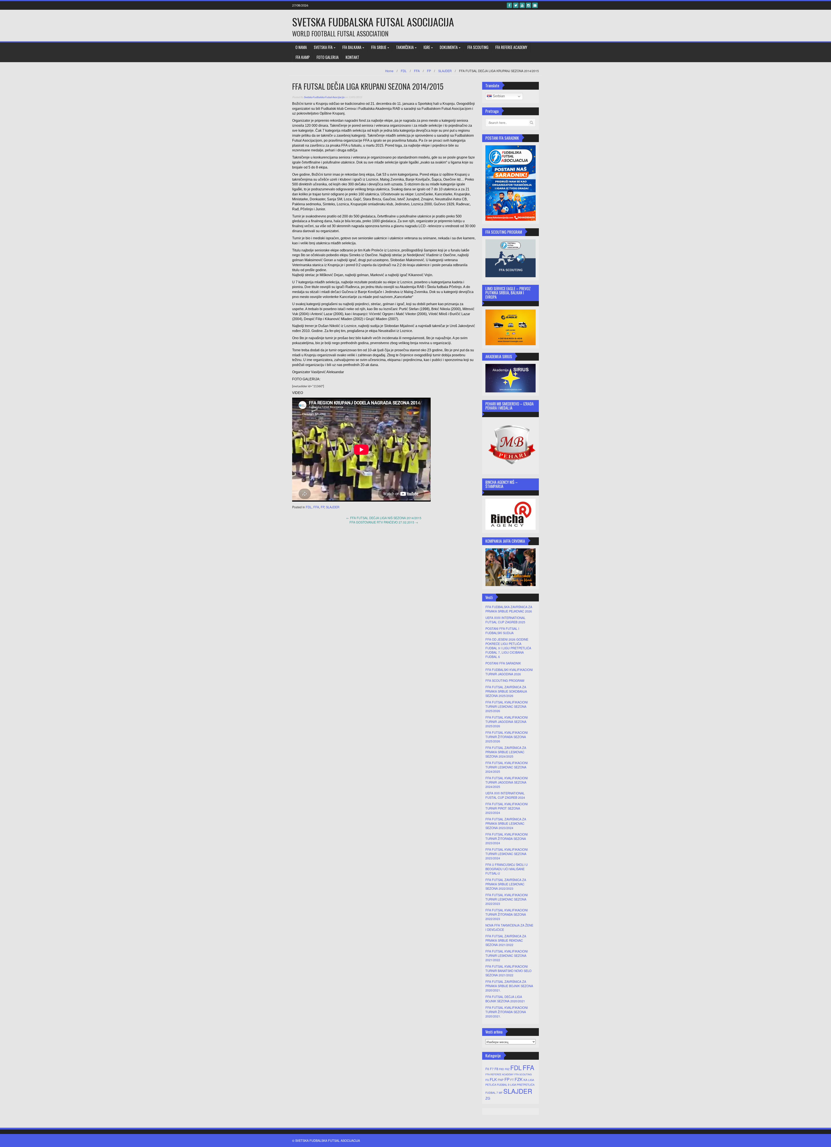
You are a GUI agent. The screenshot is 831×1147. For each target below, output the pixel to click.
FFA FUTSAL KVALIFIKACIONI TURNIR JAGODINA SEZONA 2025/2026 (506, 721)
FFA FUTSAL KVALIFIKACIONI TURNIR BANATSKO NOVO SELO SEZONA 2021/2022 (508, 970)
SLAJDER (445, 71)
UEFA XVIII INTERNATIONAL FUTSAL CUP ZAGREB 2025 (505, 620)
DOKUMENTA (449, 47)
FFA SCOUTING (477, 47)
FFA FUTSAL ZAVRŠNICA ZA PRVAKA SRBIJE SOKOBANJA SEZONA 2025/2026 (506, 691)
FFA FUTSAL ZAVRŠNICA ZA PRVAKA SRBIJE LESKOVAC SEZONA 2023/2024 (505, 823)
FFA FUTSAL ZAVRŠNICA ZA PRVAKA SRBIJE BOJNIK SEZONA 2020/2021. (509, 985)
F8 (496, 1068)
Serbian (498, 96)
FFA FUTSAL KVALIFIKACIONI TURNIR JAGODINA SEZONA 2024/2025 (506, 782)
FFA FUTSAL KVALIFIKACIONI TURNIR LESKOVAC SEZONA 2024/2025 (506, 767)
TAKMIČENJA (405, 47)
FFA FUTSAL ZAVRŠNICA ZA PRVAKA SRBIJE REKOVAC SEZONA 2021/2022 (505, 940)
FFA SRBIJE (378, 47)
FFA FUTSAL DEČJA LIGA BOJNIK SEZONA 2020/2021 (505, 999)
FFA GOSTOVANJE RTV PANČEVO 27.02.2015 (383, 522)
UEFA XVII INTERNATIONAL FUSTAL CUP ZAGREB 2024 (505, 795)
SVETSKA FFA (323, 47)
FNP (501, 1080)
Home (389, 71)
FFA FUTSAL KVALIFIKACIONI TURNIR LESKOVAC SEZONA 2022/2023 (506, 899)
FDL (404, 71)
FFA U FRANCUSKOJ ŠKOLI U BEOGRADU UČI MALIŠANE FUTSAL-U (506, 868)
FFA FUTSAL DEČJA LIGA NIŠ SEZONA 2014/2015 (383, 518)
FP (429, 71)
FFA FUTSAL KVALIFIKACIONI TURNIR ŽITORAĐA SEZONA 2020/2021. (506, 1011)
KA (525, 1080)
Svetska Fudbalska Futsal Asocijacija (324, 97)
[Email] (535, 5)
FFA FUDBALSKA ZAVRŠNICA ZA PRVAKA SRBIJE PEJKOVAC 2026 (508, 609)
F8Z (507, 1069)
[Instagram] (528, 5)
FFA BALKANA (351, 47)
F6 (487, 1069)
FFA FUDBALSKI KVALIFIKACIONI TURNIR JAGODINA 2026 (509, 671)
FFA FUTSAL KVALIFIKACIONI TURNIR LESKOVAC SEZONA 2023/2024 (506, 853)
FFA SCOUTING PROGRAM (504, 680)
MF (500, 1092)
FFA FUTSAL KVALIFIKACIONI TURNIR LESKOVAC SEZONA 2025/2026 (506, 706)
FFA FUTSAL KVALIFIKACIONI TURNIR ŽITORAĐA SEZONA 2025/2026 (506, 736)
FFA (417, 71)
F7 (492, 1069)
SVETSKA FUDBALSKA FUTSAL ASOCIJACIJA (373, 21)
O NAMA (301, 47)
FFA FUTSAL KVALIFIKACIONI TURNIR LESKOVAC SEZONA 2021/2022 (506, 955)
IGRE (427, 47)
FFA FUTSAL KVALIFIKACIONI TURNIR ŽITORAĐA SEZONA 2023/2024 (506, 838)
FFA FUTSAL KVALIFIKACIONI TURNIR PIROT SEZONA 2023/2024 (506, 808)
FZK (519, 1079)
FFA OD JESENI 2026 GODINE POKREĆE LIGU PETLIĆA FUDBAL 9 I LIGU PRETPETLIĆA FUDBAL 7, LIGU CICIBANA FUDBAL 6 (508, 648)
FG (487, 1080)
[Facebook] (509, 5)
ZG (487, 1098)
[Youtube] (522, 5)
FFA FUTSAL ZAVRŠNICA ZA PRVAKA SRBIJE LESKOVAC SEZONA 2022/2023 (505, 884)
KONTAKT (352, 57)
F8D (501, 1069)
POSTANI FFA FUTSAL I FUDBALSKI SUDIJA (502, 630)
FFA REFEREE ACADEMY (511, 47)
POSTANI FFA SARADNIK (503, 663)
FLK (493, 1079)
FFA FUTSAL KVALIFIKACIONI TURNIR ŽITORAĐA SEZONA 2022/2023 (506, 914)
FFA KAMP (303, 57)
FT (512, 1080)
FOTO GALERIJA (328, 57)
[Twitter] (516, 5)
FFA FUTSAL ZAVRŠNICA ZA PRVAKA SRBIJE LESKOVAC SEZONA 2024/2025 (505, 751)
